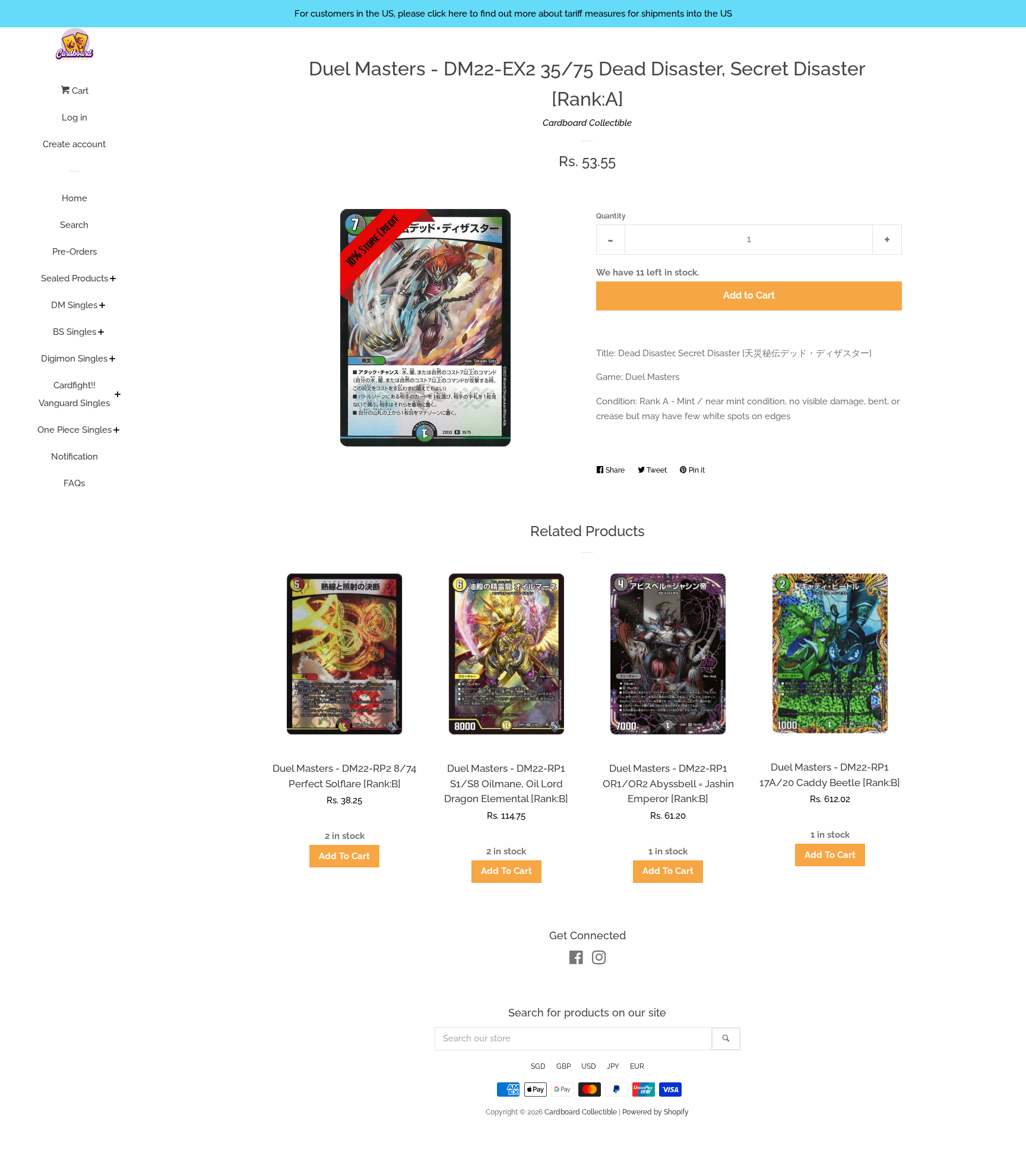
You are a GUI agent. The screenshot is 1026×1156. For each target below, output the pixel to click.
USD (588, 1066)
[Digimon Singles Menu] (112, 360)
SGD (538, 1066)
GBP (563, 1066)
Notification (74, 456)
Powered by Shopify (655, 1112)
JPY (613, 1066)
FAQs (74, 483)
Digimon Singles (74, 358)
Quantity (611, 216)
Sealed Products (74, 278)
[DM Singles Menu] (102, 306)
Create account (74, 144)
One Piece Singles (74, 430)
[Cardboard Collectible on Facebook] (576, 960)
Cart (78, 90)
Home (74, 198)
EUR (637, 1066)
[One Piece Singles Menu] (117, 431)
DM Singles (74, 305)
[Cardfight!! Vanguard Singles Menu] (118, 395)
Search (74, 225)
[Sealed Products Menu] (113, 280)
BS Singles (74, 332)
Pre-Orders (74, 251)
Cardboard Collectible (587, 123)
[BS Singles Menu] (101, 333)
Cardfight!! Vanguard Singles (74, 394)
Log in (74, 117)
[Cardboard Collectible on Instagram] (599, 960)
